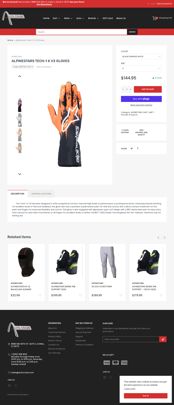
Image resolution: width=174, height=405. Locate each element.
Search (132, 32)
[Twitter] (131, 148)
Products (133, 114)
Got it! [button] (146, 396)
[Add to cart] (40, 295)
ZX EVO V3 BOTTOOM (102, 286)
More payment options (141, 105)
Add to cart (148, 89)
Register (168, 3)
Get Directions (44, 4)
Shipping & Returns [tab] (42, 193)
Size (123, 63)
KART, (145, 112)
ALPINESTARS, (137, 112)
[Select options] (80, 295)
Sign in (160, 3)
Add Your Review (44, 66)
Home (10, 40)
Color (124, 51)
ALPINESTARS (17, 56)
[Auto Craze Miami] (13, 18)
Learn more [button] (129, 389)
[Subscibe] (163, 339)
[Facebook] (137, 148)
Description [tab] (17, 193)
